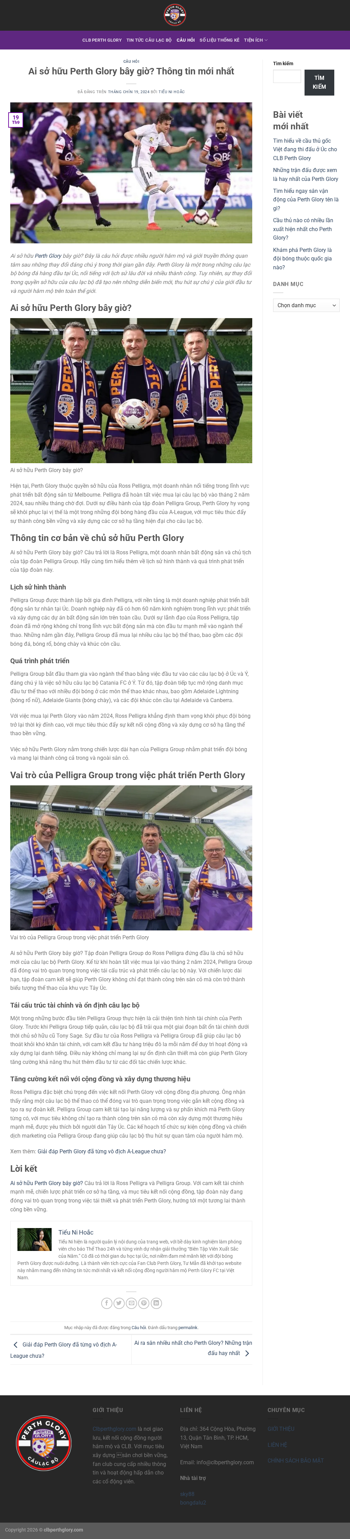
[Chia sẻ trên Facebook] (106, 1303)
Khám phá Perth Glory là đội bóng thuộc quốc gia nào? (302, 259)
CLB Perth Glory (102, 40)
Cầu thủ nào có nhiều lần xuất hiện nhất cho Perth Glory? (303, 229)
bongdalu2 (193, 1502)
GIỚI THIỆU (281, 1429)
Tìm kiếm (283, 64)
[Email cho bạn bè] (131, 1303)
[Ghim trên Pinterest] (143, 1303)
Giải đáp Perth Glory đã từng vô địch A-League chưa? (102, 1151)
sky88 (187, 1494)
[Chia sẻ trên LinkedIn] (156, 1303)
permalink (188, 1327)
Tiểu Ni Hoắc (172, 92)
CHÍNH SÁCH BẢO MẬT (296, 1460)
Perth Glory (48, 256)
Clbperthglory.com (114, 1429)
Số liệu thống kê (219, 40)
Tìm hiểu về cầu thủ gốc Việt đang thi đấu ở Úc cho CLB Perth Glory (305, 149)
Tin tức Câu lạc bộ (149, 40)
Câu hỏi (186, 40)
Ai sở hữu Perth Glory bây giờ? (46, 1183)
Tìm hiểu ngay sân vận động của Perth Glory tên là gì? (306, 200)
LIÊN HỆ (277, 1445)
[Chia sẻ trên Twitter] (119, 1303)
